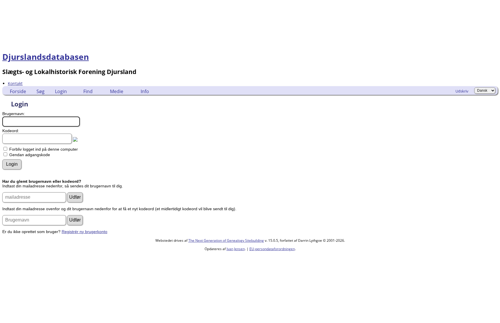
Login (61, 91)
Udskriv (461, 91)
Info (145, 91)
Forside (18, 91)
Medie (116, 91)
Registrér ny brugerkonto (84, 231)
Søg (40, 91)
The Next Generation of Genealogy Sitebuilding (226, 240)
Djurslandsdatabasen (45, 56)
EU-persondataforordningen (272, 248)
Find (88, 91)
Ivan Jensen (236, 248)
